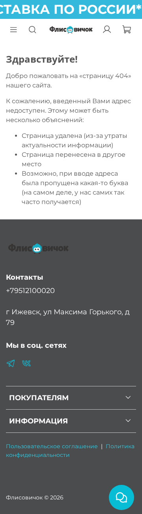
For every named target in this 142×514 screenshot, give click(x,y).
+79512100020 (30, 290)
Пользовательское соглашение (52, 446)
